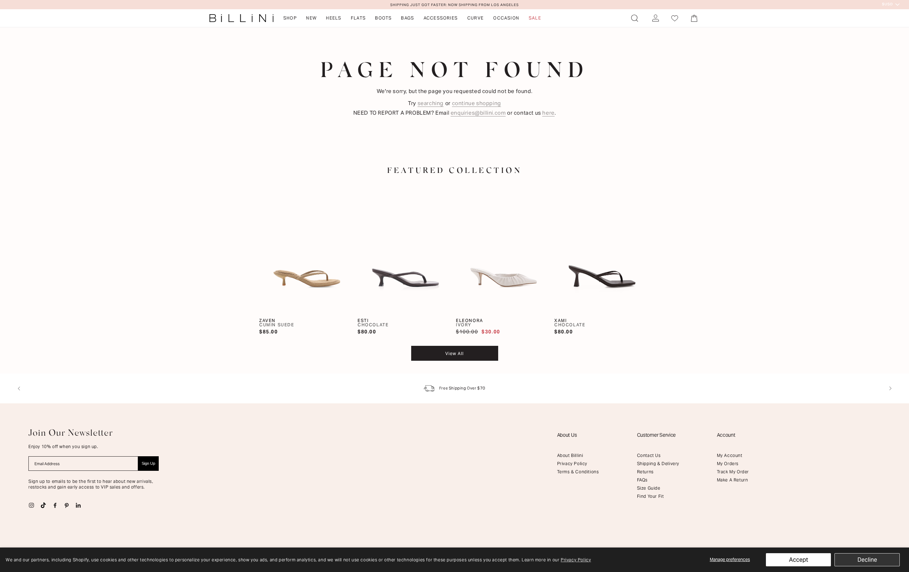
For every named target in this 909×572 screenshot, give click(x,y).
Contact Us (649, 455)
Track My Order (733, 471)
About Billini (570, 455)
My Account (729, 455)
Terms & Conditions (578, 471)
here (548, 112)
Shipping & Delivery (658, 463)
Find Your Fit (650, 496)
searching (430, 103)
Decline (867, 559)
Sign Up (148, 463)
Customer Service (656, 435)
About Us (567, 435)
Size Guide (648, 488)
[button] (634, 18)
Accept (798, 559)
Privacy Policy (576, 559)
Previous (18, 388)
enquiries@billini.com (478, 112)
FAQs (642, 480)
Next (890, 388)
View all (454, 353)
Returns (645, 471)
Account (726, 435)
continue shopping (476, 103)
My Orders (728, 463)
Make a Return (732, 480)
